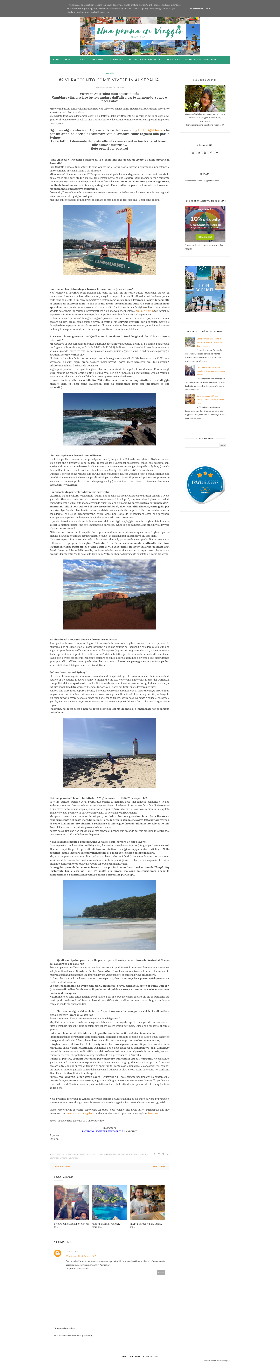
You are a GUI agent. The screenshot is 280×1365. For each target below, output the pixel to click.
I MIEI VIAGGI (117, 60)
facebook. (153, 1113)
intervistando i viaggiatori (120, 1154)
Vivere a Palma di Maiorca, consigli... (106, 1225)
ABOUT (68, 60)
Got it (210, 8)
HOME (56, 60)
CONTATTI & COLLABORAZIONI (201, 60)
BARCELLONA (98, 60)
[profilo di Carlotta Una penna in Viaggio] (205, 503)
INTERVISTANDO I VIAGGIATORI (145, 60)
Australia (110, 73)
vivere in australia (69, 1158)
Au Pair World (144, 310)
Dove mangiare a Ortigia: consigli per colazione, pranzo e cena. (210, 399)
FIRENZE (82, 60)
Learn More (196, 8)
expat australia (98, 1154)
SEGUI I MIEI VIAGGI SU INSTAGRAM (140, 1356)
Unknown (72, 1251)
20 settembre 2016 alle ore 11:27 (80, 1256)
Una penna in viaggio (107, 88)
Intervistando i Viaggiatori (80, 1113)
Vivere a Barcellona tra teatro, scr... (146, 1225)
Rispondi (161, 1273)
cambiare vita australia (79, 1154)
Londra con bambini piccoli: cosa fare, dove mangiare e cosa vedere (211, 371)
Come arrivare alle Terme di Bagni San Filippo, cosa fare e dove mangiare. (210, 342)
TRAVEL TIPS (173, 60)
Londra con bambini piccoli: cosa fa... (71, 1225)
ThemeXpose (224, 1360)
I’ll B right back (150, 130)
